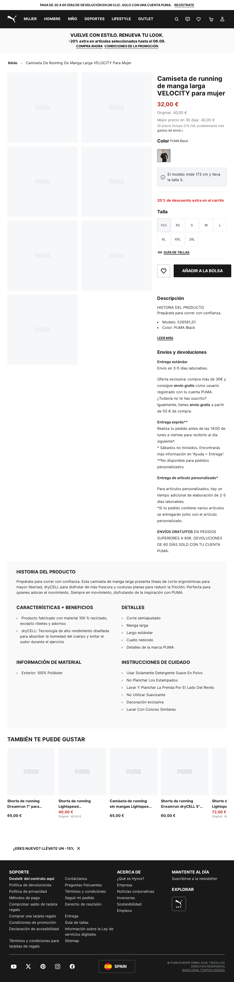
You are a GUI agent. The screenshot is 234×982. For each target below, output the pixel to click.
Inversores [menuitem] (126, 897)
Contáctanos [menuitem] (76, 878)
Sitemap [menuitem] (72, 940)
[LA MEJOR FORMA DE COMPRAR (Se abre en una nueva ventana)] (179, 904)
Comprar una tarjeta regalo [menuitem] (32, 916)
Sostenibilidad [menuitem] (129, 904)
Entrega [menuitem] (71, 916)
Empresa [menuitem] (124, 885)
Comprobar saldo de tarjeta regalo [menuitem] (33, 907)
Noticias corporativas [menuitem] (135, 891)
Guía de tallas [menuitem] (76, 922)
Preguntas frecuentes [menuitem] (83, 885)
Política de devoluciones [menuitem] (30, 885)
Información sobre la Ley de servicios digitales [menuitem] (89, 932)
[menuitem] (30, 19)
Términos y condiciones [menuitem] (85, 891)
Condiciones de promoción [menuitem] (32, 922)
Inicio (12, 63)
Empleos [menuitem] (124, 910)
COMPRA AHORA (89, 46)
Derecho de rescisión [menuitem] (83, 904)
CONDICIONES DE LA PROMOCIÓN (131, 46)
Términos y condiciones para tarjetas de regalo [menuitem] (34, 943)
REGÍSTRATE (184, 5)
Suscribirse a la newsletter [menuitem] (194, 878)
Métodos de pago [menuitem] (24, 897)
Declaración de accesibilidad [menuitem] (34, 929)
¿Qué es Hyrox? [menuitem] (130, 878)
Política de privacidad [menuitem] (28, 891)
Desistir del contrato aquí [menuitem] (31, 878)
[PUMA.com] (11, 19)
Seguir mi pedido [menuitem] (79, 897)
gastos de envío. (169, 130)
